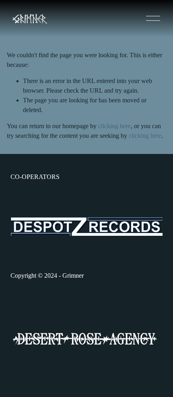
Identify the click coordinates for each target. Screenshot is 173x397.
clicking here (114, 126)
